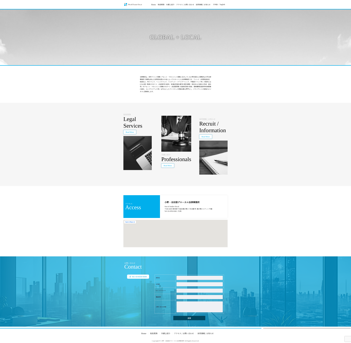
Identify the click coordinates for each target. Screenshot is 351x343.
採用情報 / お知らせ (203, 4)
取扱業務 (161, 4)
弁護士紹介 (170, 4)
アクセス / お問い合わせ (185, 4)
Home (153, 4)
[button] (129, 132)
